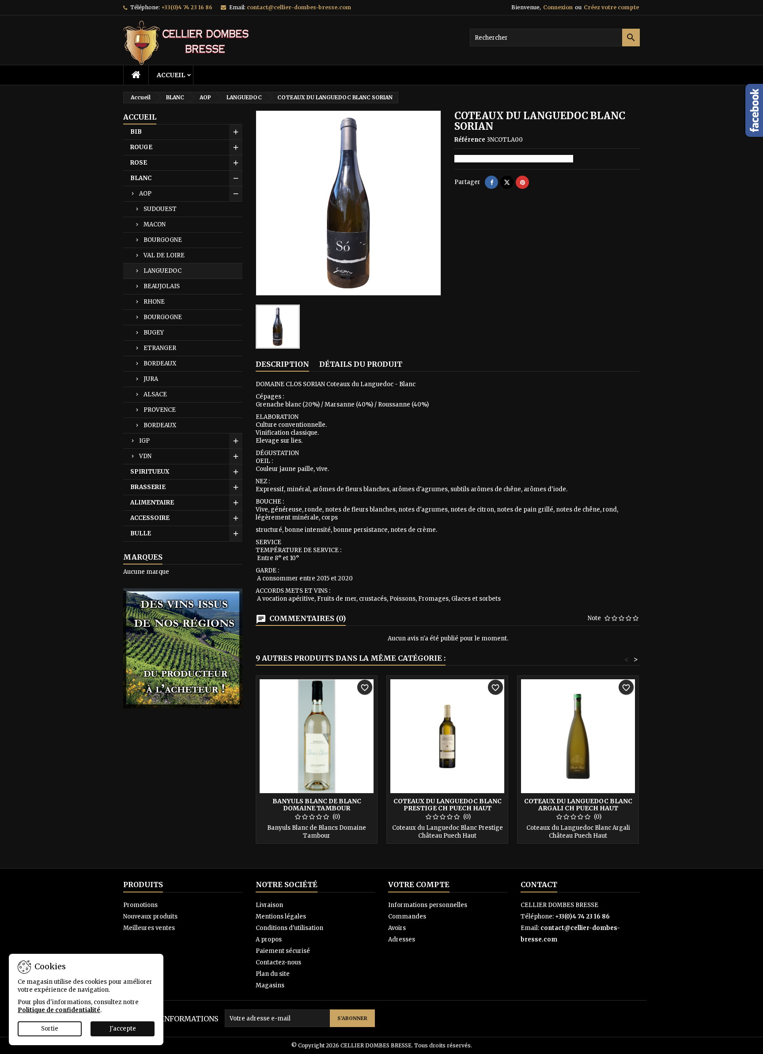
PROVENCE (160, 410)
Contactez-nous (278, 962)
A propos (269, 939)
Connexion (558, 7)
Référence (469, 139)
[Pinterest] (522, 182)
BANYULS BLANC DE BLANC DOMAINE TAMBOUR (316, 804)
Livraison (269, 905)
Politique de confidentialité (59, 1010)
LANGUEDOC (162, 271)
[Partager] (491, 182)
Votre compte (418, 884)
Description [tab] (282, 364)
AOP (145, 193)
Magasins (270, 985)
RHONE (154, 301)
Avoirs (397, 928)
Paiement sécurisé (283, 951)
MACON (155, 224)
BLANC (140, 178)
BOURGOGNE (163, 240)
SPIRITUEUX (149, 471)
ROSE (138, 162)
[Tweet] (507, 182)
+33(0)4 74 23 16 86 (186, 7)
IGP (144, 440)
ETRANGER (160, 348)
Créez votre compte (611, 7)
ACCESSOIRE (150, 518)
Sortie (49, 1028)
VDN (145, 456)
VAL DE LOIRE (164, 255)
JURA (151, 379)
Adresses (401, 939)
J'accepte (123, 1028)
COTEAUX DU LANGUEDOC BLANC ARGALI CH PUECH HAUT (578, 804)
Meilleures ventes (149, 928)
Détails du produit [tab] (360, 364)
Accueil (171, 75)
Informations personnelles (427, 905)
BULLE (140, 533)
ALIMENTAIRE (152, 502)
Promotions (140, 905)
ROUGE (141, 147)
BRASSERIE (148, 487)
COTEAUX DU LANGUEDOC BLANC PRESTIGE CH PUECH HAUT (447, 804)
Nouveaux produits (150, 916)
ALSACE (155, 394)
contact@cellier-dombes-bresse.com (299, 7)
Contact (539, 884)
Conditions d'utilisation (289, 928)
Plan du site (273, 974)
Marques (142, 557)
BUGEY (154, 332)
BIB (136, 132)
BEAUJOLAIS (162, 286)
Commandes (407, 916)
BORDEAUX (160, 363)
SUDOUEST (160, 209)
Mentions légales (281, 916)
